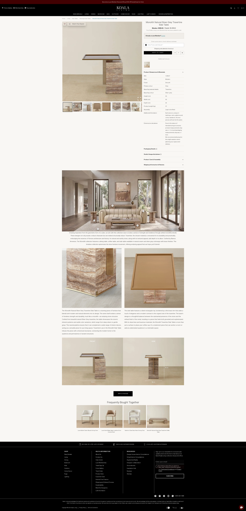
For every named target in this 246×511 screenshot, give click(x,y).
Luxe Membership (101, 463)
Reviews (129, 471)
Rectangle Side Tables (85, 18)
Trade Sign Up (100, 465)
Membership (19, 8)
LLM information (100, 490)
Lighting (141, 14)
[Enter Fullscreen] (139, 99)
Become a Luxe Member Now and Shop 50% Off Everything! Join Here (123, 2)
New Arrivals (77, 14)
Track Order (99, 471)
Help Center (99, 460)
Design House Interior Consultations (138, 454)
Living (87, 14)
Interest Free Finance (102, 479)
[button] (231, 8)
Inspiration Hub (131, 468)
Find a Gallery (8, 8)
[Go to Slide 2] (77, 107)
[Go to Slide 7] (126, 107)
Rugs (133, 14)
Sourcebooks (31, 8)
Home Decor (125, 14)
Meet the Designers (102, 488)
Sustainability (99, 485)
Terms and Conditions (167, 469)
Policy (160, 471)
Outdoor (115, 14)
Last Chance (151, 14)
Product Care (100, 474)
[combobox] (164, 45)
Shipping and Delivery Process (105, 482)
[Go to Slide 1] (67, 107)
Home (63, 18)
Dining (93, 14)
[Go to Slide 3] (87, 107)
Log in (163, 36)
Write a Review (123, 393)
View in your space (78, 24)
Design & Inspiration (166, 14)
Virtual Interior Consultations (135, 457)
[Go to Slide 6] (116, 107)
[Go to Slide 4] (97, 107)
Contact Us (99, 457)
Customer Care (100, 476)
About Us (98, 454)
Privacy (179, 469)
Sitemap (129, 474)
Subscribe (169, 476)
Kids (108, 14)
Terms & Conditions (93, 507)
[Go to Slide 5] (107, 107)
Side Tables (75, 18)
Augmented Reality (132, 460)
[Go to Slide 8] (136, 107)
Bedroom (101, 14)
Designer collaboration (134, 463)
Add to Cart (158, 53)
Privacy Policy (82, 507)
